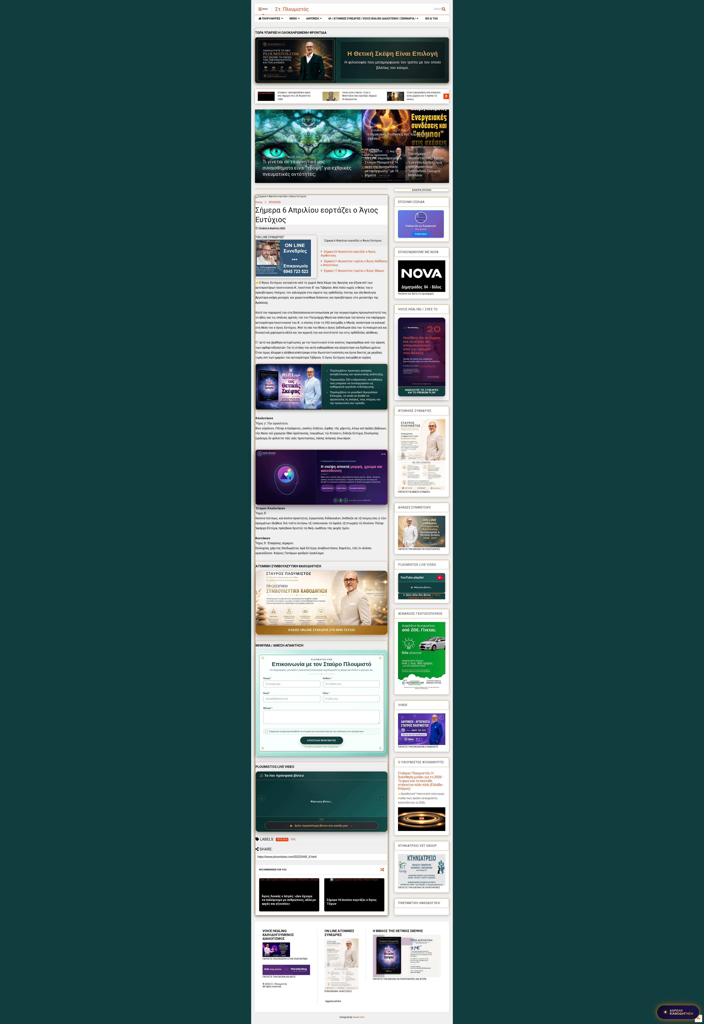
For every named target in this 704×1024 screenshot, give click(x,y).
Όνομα (267, 678)
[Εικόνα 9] (424, 383)
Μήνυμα (267, 708)
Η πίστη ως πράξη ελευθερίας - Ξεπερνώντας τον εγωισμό (294, 97)
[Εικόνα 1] (412, 383)
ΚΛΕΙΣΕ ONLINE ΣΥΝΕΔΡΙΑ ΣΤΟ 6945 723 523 (321, 630)
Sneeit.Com (358, 1017)
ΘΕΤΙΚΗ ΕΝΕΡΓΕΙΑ (427, 93)
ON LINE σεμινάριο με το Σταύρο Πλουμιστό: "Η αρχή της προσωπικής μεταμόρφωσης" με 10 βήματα (383, 166)
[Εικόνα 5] (418, 383)
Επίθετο (327, 678)
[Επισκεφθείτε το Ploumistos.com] (296, 60)
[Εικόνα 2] (414, 383)
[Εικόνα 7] (421, 383)
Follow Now (421, 234)
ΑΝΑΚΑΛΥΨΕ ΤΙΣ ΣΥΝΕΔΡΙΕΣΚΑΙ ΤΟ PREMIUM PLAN (422, 391)
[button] (421, 352)
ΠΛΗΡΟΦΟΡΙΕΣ (270, 18)
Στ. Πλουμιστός (292, 9)
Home (258, 202)
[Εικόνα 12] (429, 383)
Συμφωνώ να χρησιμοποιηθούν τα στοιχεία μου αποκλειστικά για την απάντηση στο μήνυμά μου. (316, 731)
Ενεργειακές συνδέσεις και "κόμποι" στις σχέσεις (421, 97)
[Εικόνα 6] (420, 383)
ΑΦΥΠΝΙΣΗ (312, 18)
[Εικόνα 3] (415, 383)
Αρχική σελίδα (333, 1001)
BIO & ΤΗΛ (431, 18)
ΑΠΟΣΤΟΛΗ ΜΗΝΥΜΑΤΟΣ (321, 740)
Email (266, 693)
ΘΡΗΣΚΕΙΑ (275, 202)
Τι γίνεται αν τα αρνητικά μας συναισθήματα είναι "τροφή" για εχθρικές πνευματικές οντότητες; (360, 96)
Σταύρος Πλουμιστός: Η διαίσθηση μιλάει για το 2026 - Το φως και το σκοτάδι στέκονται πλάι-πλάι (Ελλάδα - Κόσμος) (421, 780)
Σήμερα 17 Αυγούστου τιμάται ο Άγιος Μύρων (354, 270)
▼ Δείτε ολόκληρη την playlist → (424, 596)
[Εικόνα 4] (417, 383)
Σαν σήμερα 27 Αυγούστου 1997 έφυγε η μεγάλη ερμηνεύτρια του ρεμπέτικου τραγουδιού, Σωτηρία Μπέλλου (425, 164)
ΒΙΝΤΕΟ (307, 93)
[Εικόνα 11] (427, 383)
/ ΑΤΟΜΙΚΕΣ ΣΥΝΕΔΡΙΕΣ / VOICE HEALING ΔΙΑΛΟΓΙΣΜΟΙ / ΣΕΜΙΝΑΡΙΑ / (373, 18)
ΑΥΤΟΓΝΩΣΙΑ (284, 93)
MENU (293, 18)
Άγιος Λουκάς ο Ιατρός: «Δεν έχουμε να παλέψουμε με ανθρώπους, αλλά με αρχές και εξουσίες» (289, 900)
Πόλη (326, 693)
